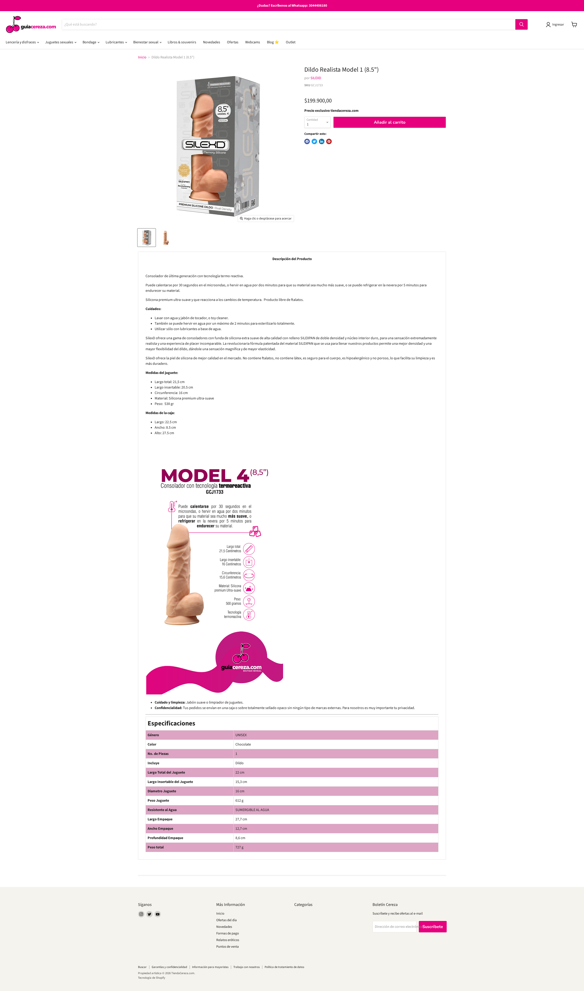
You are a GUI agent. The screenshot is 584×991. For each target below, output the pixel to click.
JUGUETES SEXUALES (59, 42)
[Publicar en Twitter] (314, 141)
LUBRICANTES (115, 42)
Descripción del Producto (292, 258)
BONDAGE (90, 42)
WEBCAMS (252, 42)
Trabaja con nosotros (246, 967)
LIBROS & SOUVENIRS (182, 42)
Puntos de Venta (227, 946)
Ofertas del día (226, 920)
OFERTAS (232, 42)
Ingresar (558, 24)
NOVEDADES (211, 42)
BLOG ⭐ (273, 42)
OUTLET (290, 42)
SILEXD (315, 78)
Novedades (224, 926)
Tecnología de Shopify (151, 978)
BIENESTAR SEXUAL (146, 42)
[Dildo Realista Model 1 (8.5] (147, 238)
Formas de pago (227, 933)
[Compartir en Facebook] (307, 141)
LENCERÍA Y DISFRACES (21, 42)
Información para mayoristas (210, 967)
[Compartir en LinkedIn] (321, 141)
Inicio (142, 57)
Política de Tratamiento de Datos (284, 967)
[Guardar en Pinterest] (329, 141)
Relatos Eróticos (227, 940)
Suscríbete (432, 926)
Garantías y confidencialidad (169, 967)
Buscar (142, 967)
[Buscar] (521, 24)
